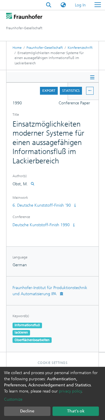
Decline (27, 411)
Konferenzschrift (80, 48)
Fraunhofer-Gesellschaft (45, 48)
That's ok (76, 411)
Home (17, 48)
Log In (80, 5)
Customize (13, 399)
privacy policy (70, 391)
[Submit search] (49, 5)
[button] (63, 5)
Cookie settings (53, 363)
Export (48, 91)
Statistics (71, 91)
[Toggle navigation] (97, 5)
